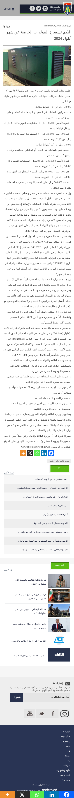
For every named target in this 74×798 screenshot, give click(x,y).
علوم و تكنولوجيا (63, 770)
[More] (23, 453)
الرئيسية (66, 731)
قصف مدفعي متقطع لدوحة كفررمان (51, 479)
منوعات (66, 765)
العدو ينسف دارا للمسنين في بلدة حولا (51, 523)
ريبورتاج (66, 741)
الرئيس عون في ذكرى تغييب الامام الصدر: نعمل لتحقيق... (42, 488)
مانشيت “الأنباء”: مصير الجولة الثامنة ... (29, 655)
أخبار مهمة (65, 736)
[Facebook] (51, 453)
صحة (68, 746)
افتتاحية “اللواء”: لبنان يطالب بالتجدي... (28, 641)
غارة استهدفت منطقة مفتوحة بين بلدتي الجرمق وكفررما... (42, 532)
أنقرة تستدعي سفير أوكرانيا (55, 514)
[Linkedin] (44, 453)
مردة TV (66, 780)
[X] (30, 453)
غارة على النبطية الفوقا (57, 505)
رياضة (67, 755)
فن (69, 751)
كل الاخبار (8, 570)
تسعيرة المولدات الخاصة (59, 461)
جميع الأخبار (9, 472)
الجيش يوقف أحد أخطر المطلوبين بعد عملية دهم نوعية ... (43, 541)
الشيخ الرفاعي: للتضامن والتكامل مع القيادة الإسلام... (44, 549)
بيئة (68, 760)
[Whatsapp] (37, 453)
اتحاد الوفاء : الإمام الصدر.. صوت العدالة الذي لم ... (45, 497)
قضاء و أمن (65, 775)
